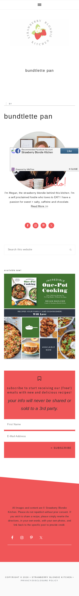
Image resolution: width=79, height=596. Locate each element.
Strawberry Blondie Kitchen (39, 32)
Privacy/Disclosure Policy (39, 581)
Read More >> (39, 206)
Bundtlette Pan (28, 116)
